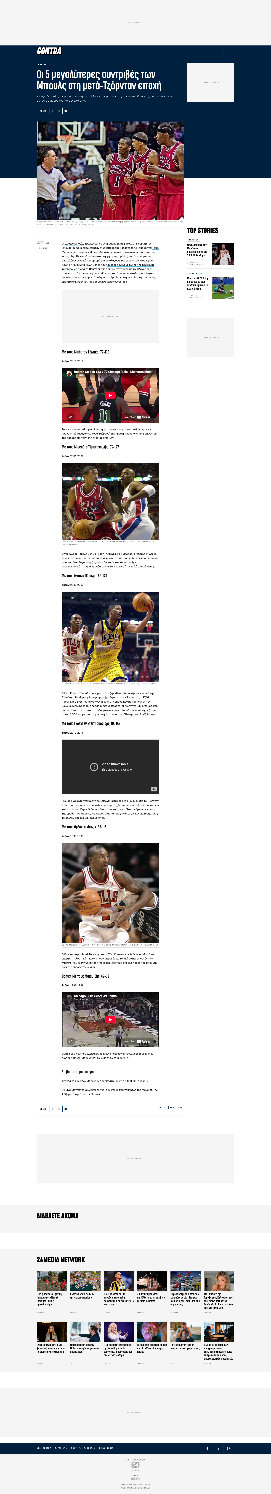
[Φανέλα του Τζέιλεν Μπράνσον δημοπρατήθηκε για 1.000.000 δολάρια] (223, 254)
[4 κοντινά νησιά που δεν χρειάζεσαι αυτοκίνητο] (85, 1281)
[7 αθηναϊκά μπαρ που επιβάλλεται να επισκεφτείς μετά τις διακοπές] (152, 1281)
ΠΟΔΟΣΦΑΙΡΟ (196, 273)
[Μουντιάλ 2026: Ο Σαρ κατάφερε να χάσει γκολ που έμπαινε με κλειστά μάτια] (223, 288)
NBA (172, 1107)
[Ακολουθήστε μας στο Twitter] (218, 1448)
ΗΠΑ (180, 1107)
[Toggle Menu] (228, 50)
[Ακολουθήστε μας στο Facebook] (207, 1448)
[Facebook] (53, 111)
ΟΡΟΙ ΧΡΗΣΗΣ (44, 1448)
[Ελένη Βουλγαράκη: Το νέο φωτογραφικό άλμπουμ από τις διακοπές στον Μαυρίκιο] (52, 1332)
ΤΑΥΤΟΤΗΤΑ (61, 1448)
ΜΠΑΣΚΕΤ (194, 240)
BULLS (162, 1107)
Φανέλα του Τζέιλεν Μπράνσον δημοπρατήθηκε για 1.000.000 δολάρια (105, 1081)
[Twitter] (59, 111)
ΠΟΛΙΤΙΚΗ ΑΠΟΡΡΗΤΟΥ (83, 1448)
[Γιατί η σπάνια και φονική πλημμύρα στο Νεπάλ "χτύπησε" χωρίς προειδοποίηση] (52, 1281)
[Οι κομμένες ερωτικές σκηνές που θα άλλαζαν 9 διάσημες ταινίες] (152, 1332)
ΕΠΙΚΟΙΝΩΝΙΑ (106, 1448)
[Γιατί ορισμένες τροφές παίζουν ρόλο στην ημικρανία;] (185, 1332)
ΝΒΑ (142, 260)
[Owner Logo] (135, 1466)
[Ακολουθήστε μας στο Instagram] (228, 1448)
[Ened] (135, 1479)
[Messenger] (65, 111)
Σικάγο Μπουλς (74, 243)
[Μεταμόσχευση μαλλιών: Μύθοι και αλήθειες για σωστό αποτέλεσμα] (85, 1332)
